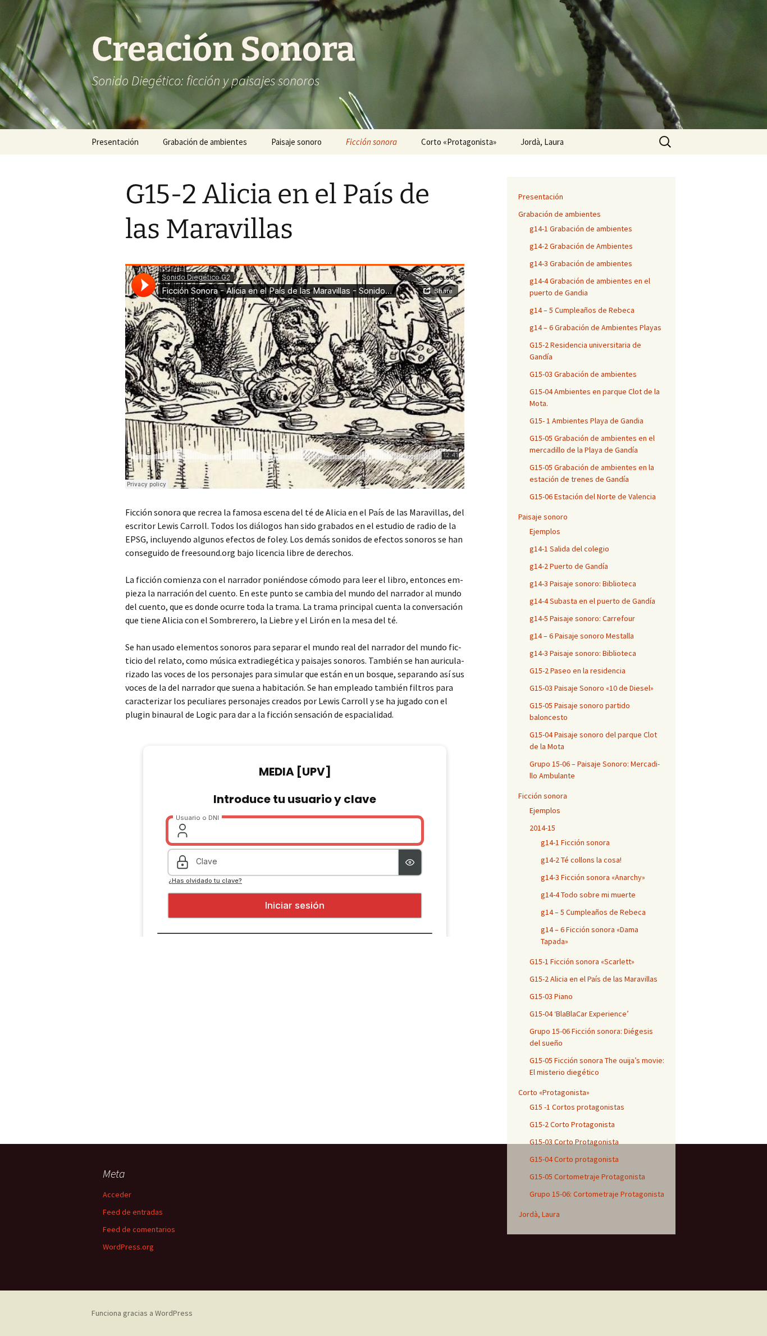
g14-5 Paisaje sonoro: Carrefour (582, 618)
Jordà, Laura (542, 141)
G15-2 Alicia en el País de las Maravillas (593, 979)
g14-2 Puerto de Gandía (568, 566)
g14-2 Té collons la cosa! (581, 860)
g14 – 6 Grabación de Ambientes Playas (595, 327)
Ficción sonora (371, 141)
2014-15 (542, 828)
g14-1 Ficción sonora (575, 842)
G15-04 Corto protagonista (574, 1159)
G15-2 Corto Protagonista (572, 1124)
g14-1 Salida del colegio (569, 549)
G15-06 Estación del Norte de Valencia (592, 496)
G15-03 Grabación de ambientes (583, 374)
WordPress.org (128, 1247)
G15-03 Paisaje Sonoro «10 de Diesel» (591, 688)
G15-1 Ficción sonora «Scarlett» (581, 961)
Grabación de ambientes (205, 141)
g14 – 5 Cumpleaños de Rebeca (581, 310)
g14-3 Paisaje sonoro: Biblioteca (582, 583)
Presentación (115, 141)
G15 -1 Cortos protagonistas (576, 1107)
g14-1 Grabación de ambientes (580, 229)
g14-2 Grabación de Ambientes (581, 246)
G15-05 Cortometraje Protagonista (587, 1176)
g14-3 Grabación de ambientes (580, 263)
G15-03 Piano (551, 996)
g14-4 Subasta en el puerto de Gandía (592, 601)
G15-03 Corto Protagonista (574, 1142)
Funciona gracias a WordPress (142, 1313)
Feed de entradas (133, 1212)
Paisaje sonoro (296, 141)
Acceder (117, 1194)
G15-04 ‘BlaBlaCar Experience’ (579, 1014)
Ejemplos (544, 531)
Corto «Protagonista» (458, 141)
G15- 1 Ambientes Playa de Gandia (586, 421)
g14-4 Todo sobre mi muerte (588, 895)
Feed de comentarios (139, 1229)
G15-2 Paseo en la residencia (577, 670)
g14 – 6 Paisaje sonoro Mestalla (581, 636)
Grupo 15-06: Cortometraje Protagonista (596, 1194)
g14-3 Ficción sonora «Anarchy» (593, 877)
